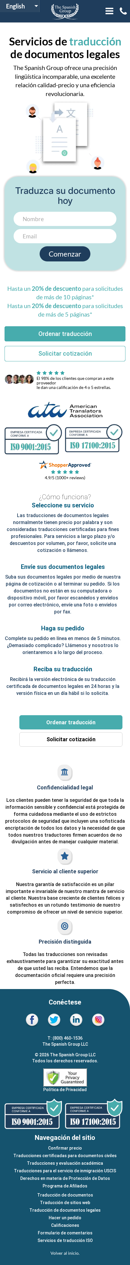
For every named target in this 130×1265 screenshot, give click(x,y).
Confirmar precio (65, 1148)
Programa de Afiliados (65, 1186)
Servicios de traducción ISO (65, 1240)
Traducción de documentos (65, 1195)
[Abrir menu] (109, 11)
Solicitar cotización (71, 739)
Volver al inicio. (65, 1253)
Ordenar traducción (71, 722)
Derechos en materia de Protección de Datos (65, 1178)
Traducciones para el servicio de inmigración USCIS (65, 1170)
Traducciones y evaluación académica (65, 1163)
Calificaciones (65, 1225)
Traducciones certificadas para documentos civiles (65, 1155)
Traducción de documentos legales (65, 1210)
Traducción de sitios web (65, 1202)
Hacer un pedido (65, 1217)
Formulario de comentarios (65, 1232)
